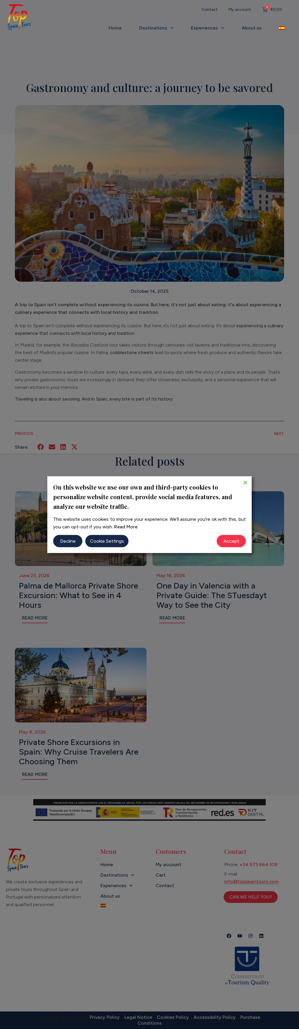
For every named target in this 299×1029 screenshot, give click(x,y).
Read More (126, 526)
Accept (231, 541)
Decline (68, 541)
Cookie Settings (107, 541)
